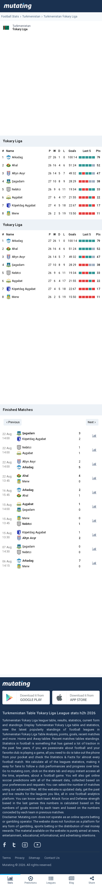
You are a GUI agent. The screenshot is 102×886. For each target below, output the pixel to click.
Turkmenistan (31, 16)
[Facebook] (7, 844)
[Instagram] (28, 844)
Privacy (19, 858)
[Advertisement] (51, 85)
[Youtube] (39, 844)
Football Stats (10, 16)
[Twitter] (17, 844)
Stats (10, 883)
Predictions (30, 883)
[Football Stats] (18, 6)
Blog (71, 883)
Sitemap (34, 858)
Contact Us (52, 858)
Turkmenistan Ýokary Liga (60, 16)
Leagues (51, 883)
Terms (6, 858)
